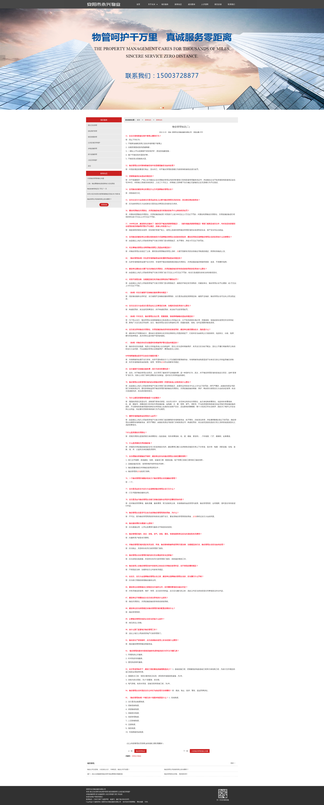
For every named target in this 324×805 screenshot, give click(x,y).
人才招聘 (204, 4)
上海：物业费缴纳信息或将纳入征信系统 (101, 183)
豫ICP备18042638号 (122, 799)
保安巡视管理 (92, 137)
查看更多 (104, 205)
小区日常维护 (92, 160)
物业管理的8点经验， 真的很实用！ (176, 774)
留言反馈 (218, 4)
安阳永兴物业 (136, 756)
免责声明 (105, 799)
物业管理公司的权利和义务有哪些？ (99, 199)
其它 (89, 166)
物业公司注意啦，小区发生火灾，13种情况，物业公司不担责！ (108, 769)
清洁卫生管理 (92, 125)
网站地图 (140, 802)
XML (146, 802)
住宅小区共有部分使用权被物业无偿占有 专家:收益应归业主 (107, 194)
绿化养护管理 (92, 131)
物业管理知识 (140, 751)
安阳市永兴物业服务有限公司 (111, 802)
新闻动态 (178, 4)
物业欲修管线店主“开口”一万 (97, 189)
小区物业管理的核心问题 (199, 751)
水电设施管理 (92, 148)
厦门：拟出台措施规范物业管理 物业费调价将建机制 (105, 774)
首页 (138, 4)
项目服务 (164, 4)
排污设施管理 (92, 154)
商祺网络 (132, 802)
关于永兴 (151, 4)
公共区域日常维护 (94, 143)
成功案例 (191, 4)
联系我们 (231, 4)
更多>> (233, 763)
